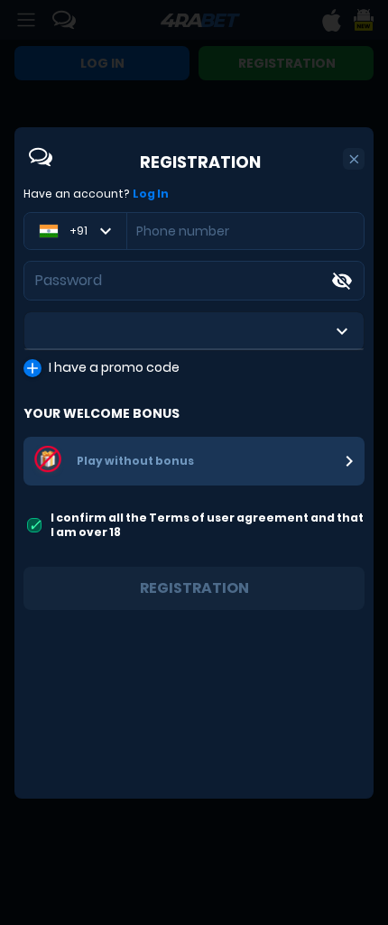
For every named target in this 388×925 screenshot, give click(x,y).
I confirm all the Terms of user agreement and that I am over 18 (207, 525)
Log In (151, 194)
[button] (354, 159)
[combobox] (194, 331)
